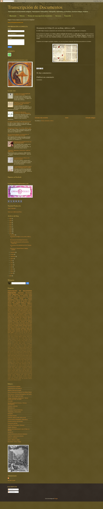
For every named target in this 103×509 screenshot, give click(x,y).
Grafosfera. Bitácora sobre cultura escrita (17, 417)
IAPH (31, 322)
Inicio (66, 118)
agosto (12, 258)
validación (10, 320)
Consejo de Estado (28, 306)
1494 (24, 332)
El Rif (27, 341)
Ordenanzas (20, 354)
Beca (14, 322)
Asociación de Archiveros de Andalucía (22, 321)
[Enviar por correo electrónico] (37, 68)
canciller (20, 363)
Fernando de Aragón (12, 344)
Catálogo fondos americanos (26, 337)
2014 (10, 231)
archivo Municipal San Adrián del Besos (20, 360)
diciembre (12, 234)
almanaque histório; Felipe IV (22, 359)
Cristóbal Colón (18, 322)
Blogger (56, 498)
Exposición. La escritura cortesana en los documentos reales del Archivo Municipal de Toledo (22, 103)
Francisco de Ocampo (27, 344)
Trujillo (17, 358)
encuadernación (25, 367)
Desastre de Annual (28, 340)
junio (11, 262)
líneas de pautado (18, 371)
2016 (10, 226)
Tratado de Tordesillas (12, 358)
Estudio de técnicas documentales (15, 421)
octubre (12, 254)
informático (14, 370)
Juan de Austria (11, 351)
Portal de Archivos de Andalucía (15, 388)
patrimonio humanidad (28, 373)
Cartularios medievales (13, 406)
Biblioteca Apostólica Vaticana (24, 336)
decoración (10, 366)
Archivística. (10, 321)
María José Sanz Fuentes (25, 352)
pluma (22, 374)
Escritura (22, 294)
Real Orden (27, 316)
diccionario (24, 366)
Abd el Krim (30, 332)
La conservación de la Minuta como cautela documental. (21, 158)
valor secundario (25, 378)
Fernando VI (29, 343)
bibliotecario (13, 363)
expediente (17, 317)
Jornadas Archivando (12, 348)
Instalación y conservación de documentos (17, 324)
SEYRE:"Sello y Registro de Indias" (15, 396)
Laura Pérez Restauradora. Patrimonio (16, 425)
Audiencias (10, 322)
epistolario (30, 367)
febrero (12, 271)
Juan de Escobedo (17, 351)
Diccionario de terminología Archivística (18, 239)
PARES (10, 294)
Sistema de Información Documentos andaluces (23, 356)
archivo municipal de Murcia (18, 362)
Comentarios (12, 491)
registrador (14, 375)
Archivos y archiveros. (13, 437)
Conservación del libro (12, 423)
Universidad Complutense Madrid (22, 328)
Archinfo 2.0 (10, 432)
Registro (9, 355)
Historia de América (15, 316)
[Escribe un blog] (39, 68)
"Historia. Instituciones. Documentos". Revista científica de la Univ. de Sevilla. (18, 398)
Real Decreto (15, 313)
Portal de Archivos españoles (14, 386)
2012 (10, 275)
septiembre (13, 256)
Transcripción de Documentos (35, 7)
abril (11, 266)
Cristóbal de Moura (21, 340)
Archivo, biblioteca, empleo (14, 439)
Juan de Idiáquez (24, 351)
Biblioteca (30, 303)
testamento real (22, 377)
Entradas (11, 489)
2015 (10, 229)
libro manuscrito (24, 317)
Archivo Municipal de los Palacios (17, 335)
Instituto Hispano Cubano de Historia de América (17, 347)
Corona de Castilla (19, 310)
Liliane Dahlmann (17, 352)
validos (12, 332)
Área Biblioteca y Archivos (16, 379)
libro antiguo (24, 329)
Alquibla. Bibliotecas (12, 427)
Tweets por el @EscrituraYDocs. (15, 211)
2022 (10, 218)
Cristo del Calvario (13, 340)
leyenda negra (22, 370)
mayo (11, 264)
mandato (23, 371)
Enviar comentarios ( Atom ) (47, 120)
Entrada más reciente (41, 118)
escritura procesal (28, 313)
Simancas (13, 328)
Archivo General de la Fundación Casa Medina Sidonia (20, 392)
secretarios (24, 303)
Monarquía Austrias (12, 305)
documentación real (24, 297)
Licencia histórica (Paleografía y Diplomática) (18, 419)
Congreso (10, 339)
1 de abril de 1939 (17, 332)
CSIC (20, 337)
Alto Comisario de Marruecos (13, 333)
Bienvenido (13, 16)
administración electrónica (12, 359)
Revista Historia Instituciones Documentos (18, 355)
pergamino (10, 374)
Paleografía (13, 292)
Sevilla (30, 295)
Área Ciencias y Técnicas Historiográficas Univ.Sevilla (20, 394)
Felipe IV (26, 299)
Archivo (26, 294)
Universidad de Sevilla (13, 297)
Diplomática (22, 292)
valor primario (19, 378)
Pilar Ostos (30, 354)
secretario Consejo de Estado (20, 318)
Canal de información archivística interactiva (17, 434)
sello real (30, 318)
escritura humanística (16, 329)
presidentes (29, 329)
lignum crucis (29, 370)
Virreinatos (30, 358)
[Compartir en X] (40, 68)
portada (26, 374)
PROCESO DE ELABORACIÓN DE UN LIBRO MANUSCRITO (22, 142)
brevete (16, 363)
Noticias (22, 16)
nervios (9, 373)
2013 (10, 233)
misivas (30, 371)
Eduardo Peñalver (22, 341)
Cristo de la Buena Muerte (23, 339)
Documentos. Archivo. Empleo (14, 441)
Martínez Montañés (23, 325)
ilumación (10, 370)
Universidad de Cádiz (24, 358)
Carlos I (30, 301)
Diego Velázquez (26, 322)
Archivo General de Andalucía (26, 320)
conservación (21, 313)
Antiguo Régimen (16, 320)
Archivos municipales (15, 336)
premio (29, 374)
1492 (22, 332)
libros (26, 370)
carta (13, 317)
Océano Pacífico (15, 354)
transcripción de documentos (20, 291)
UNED (19, 358)
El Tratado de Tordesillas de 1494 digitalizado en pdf (19, 121)
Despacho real (26, 310)
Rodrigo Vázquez (29, 355)
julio (11, 260)
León (13, 352)
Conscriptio (10, 401)
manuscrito (27, 371)
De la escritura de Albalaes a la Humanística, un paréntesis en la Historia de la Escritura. (18, 135)
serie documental (15, 377)
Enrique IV (26, 314)
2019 (10, 220)
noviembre (12, 252)
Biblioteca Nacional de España (14, 390)
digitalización (16, 294)
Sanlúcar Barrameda (11, 356)
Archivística (26, 295)
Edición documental (19, 314)
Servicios (58, 16)
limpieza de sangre (11, 371)
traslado (9, 378)
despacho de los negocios (17, 366)
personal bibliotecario (16, 374)
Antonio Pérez (21, 333)
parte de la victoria (20, 373)
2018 (10, 222)
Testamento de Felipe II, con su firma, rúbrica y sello (19, 128)
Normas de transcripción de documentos (40, 16)
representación (20, 375)
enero (11, 273)
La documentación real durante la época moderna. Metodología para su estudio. (22, 167)
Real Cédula (22, 316)
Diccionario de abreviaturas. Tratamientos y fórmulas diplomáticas (22, 113)
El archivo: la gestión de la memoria (15, 436)
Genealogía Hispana (12, 415)
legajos (17, 370)
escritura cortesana (22, 305)
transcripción (30, 377)
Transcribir (67, 16)
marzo (11, 269)
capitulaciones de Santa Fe (27, 363)
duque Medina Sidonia (17, 367)
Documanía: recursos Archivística (15, 410)
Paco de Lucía (25, 354)
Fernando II (24, 343)
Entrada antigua (90, 118)
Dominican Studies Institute (13, 341)
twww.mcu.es (13, 378)
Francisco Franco (19, 344)
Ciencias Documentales (18, 306)
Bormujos (17, 337)
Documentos (29, 292)
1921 (26, 332)
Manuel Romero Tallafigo (13, 325)
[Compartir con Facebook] (42, 68)
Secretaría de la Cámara (19, 326)
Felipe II (20, 295)
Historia (10, 302)
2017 (10, 224)
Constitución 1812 (15, 339)
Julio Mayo (29, 351)
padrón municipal (14, 373)
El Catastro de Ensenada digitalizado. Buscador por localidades (22, 94)
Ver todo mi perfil (11, 480)
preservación (11, 314)
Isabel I (14, 302)
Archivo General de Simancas (20, 301)
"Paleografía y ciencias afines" (14, 411)
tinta (26, 377)
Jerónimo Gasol (29, 347)
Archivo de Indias (24, 309)
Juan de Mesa (29, 324)
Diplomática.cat (11, 408)
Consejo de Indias (19, 299)
